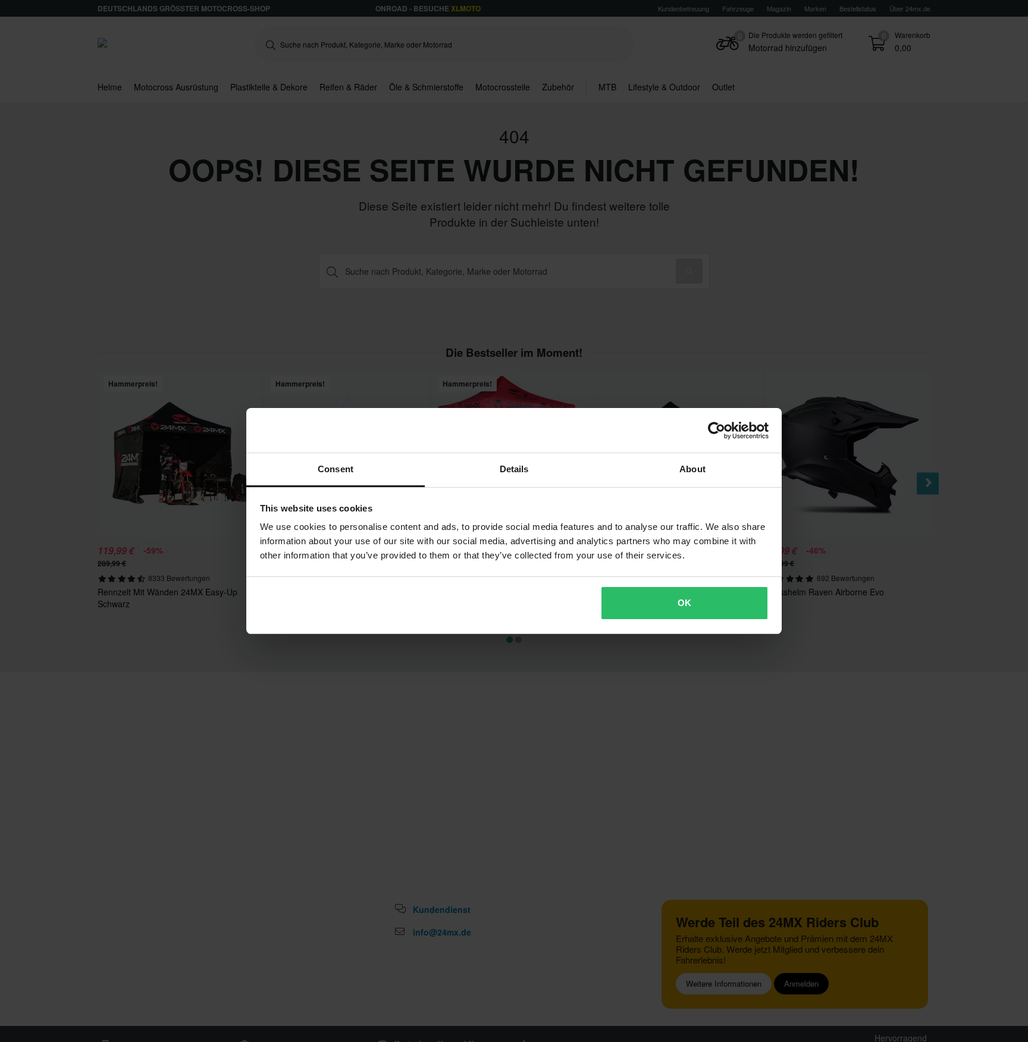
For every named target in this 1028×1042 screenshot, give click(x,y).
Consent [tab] (335, 469)
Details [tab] (514, 469)
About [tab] (692, 469)
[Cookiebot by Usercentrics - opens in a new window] (717, 431)
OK (684, 603)
